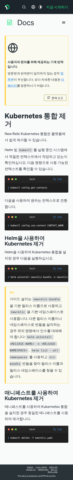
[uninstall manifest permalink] (47, 398)
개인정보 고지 (31, 469)
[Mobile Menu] (63, 22)
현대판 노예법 (52, 472)
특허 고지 (54, 469)
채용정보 (30, 467)
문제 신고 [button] (57, 97)
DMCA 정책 (53, 467)
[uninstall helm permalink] (47, 243)
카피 (59, 179)
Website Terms (43, 469)
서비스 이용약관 (41, 467)
